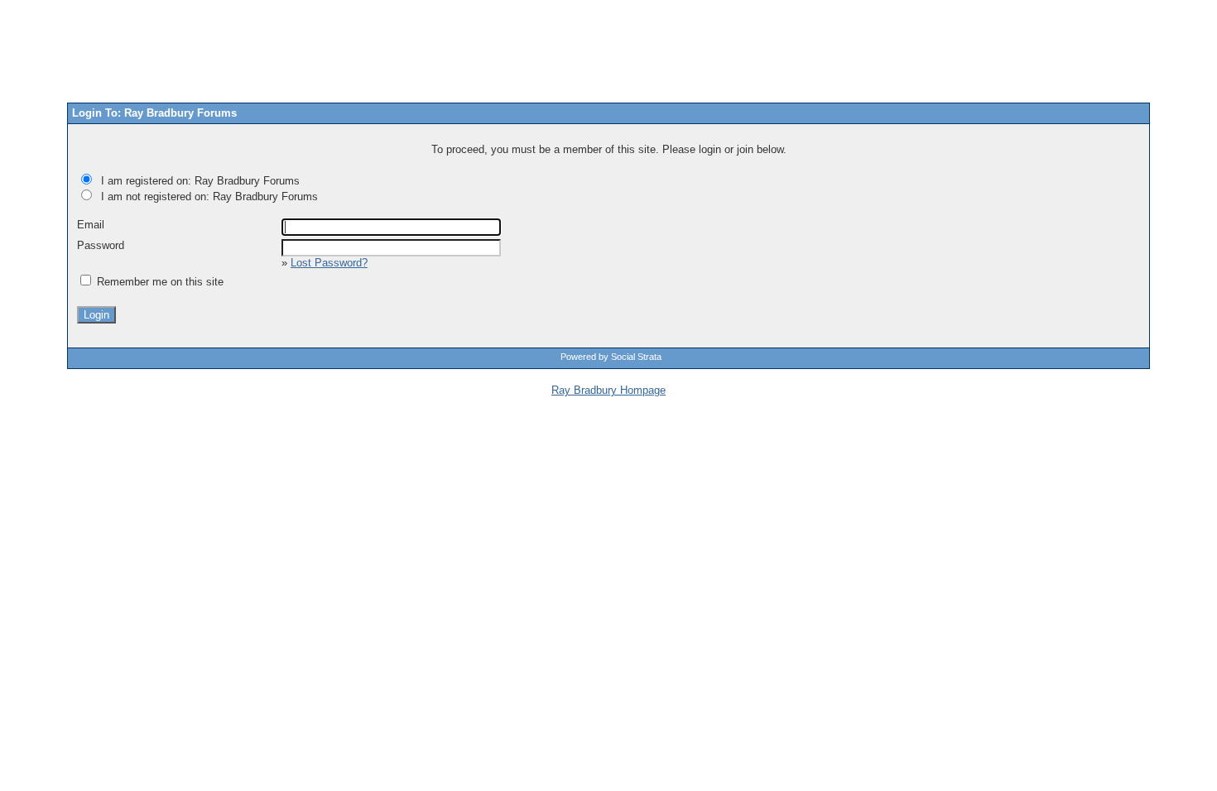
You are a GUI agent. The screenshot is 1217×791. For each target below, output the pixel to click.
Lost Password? (329, 262)
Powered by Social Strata (610, 357)
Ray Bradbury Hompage (608, 390)
